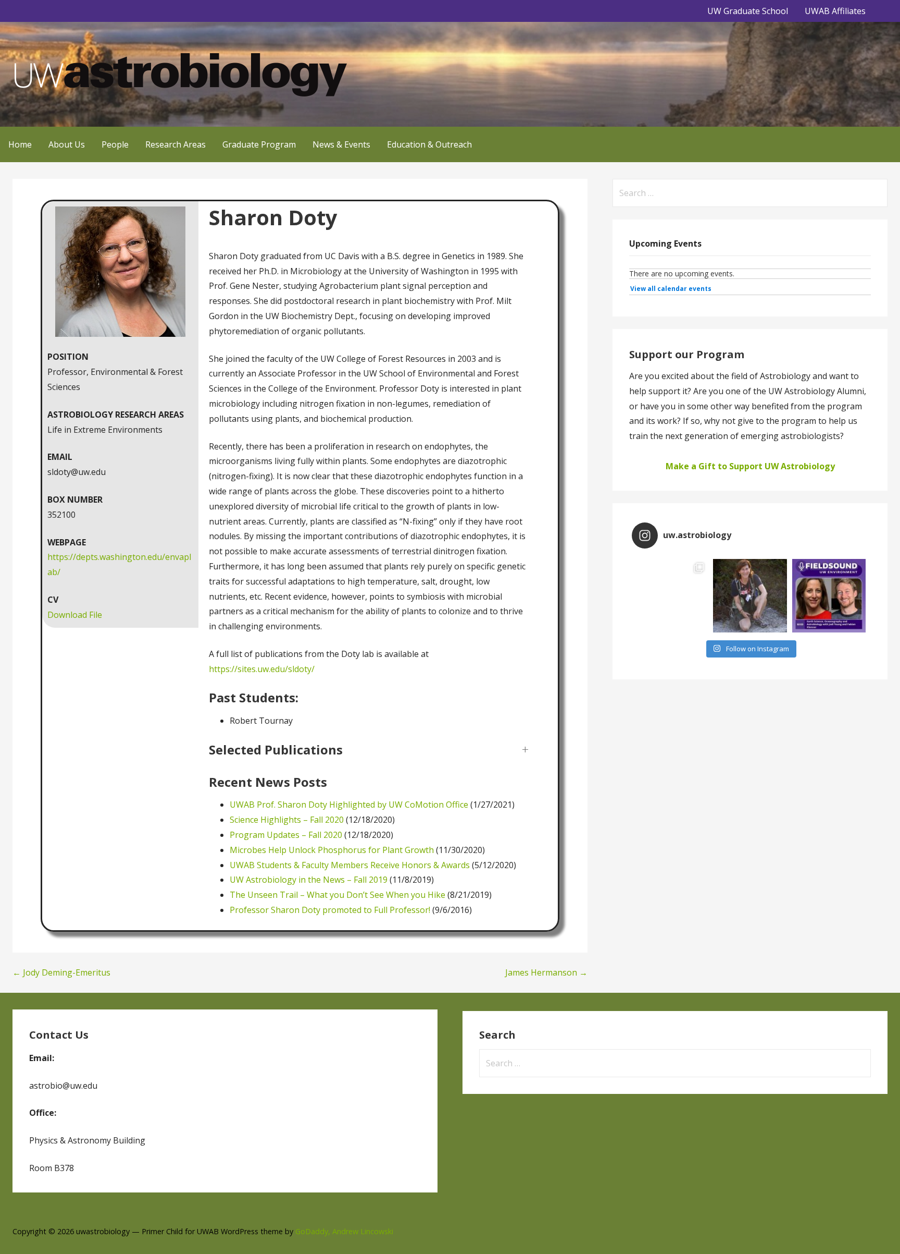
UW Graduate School (747, 11)
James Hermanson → (546, 972)
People (115, 144)
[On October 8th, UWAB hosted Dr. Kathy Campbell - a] (749, 595)
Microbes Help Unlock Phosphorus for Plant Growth (332, 850)
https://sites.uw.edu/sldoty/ (262, 669)
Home (20, 144)
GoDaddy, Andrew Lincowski (344, 1231)
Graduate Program (259, 144)
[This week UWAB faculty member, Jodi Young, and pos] (829, 595)
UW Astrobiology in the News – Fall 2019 (309, 879)
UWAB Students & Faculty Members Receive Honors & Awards (350, 865)
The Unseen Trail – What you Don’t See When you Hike (337, 894)
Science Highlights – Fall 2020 (287, 819)
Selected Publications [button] (276, 749)
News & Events (341, 144)
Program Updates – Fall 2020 (286, 835)
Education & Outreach (429, 144)
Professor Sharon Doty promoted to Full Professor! (330, 910)
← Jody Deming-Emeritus (61, 972)
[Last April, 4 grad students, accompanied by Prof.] (671, 595)
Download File (74, 614)
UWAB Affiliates (835, 11)
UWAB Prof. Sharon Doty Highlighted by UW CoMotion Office (349, 804)
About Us (66, 144)
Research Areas (175, 144)
